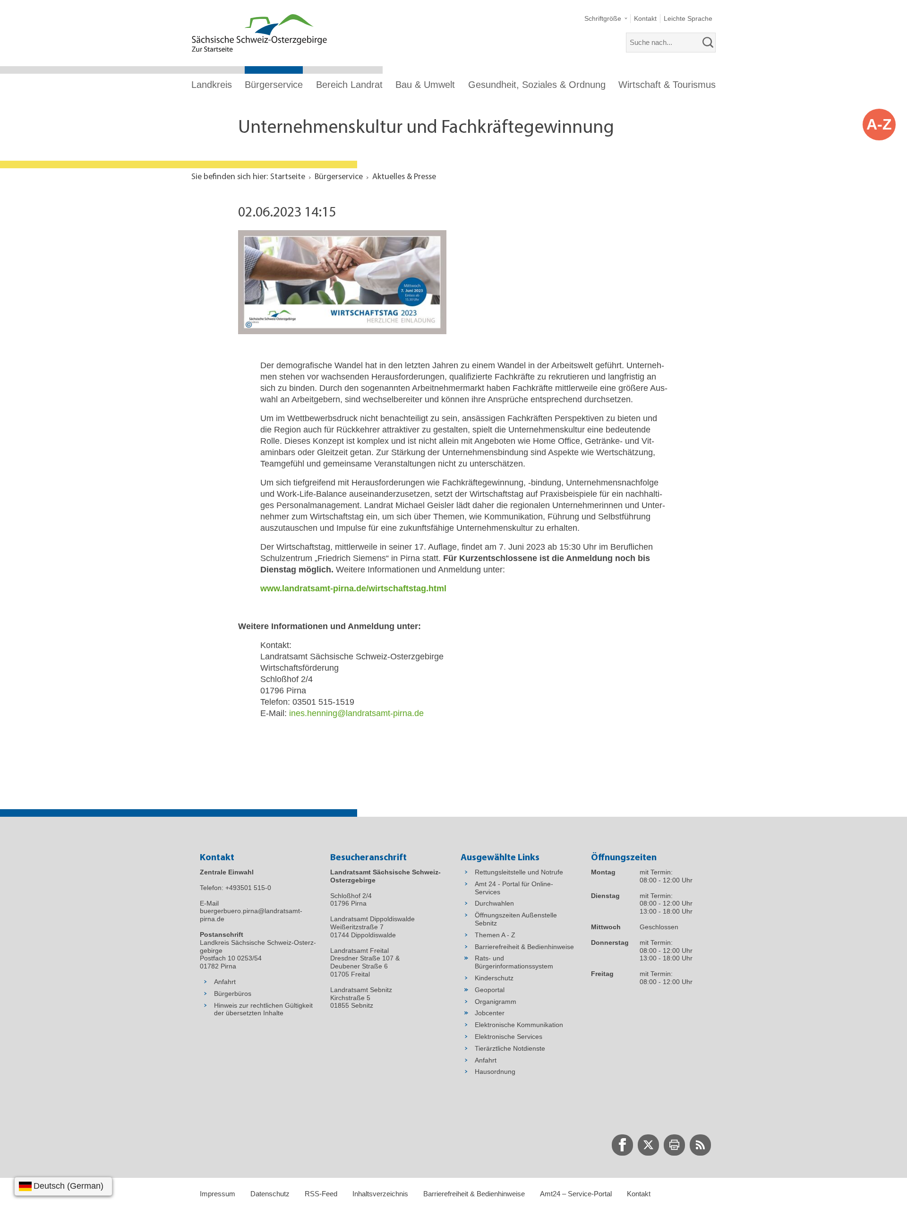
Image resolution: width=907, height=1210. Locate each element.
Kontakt (638, 1194)
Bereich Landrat (349, 84)
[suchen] (708, 42)
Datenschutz (270, 1194)
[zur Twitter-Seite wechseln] (648, 1145)
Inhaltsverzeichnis (380, 1194)
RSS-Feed (321, 1194)
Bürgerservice (274, 84)
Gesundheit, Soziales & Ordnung (537, 84)
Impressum (217, 1194)
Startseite (287, 177)
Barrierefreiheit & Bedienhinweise (474, 1194)
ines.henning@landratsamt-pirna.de (356, 713)
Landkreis (211, 84)
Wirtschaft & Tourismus (667, 84)
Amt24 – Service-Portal (576, 1194)
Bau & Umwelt (425, 84)
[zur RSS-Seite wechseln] (700, 1145)
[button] (606, 18)
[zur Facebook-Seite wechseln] (622, 1145)
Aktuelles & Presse (404, 177)
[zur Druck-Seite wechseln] (674, 1145)
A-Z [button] (879, 124)
